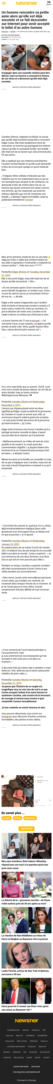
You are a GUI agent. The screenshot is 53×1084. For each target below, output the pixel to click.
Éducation (22, 1041)
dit (23, 423)
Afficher (35, 1067)
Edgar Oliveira (19, 272)
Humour (32, 1047)
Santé (29, 1058)
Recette (7, 1058)
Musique (33, 1052)
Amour (26, 1030)
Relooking (19, 1058)
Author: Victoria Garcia (11, 35)
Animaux (36, 1030)
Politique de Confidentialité (26, 1072)
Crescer (29, 199)
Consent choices (26, 1080)
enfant (17, 818)
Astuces (9, 1036)
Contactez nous (20, 1067)
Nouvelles (45, 1052)
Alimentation (13, 1030)
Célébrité (30, 1036)
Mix (24, 1052)
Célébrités (42, 1036)
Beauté (19, 1036)
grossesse (30, 818)
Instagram (7, 716)
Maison (6, 1052)
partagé (35, 320)
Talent (46, 1058)
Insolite (42, 1047)
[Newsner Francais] (26, 3)
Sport (37, 1058)
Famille (12, 31)
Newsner (5, 31)
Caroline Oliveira (20, 401)
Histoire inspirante (16, 1047)
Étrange (34, 1041)
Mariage (16, 1052)
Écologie (10, 1041)
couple (6, 818)
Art (44, 1030)
